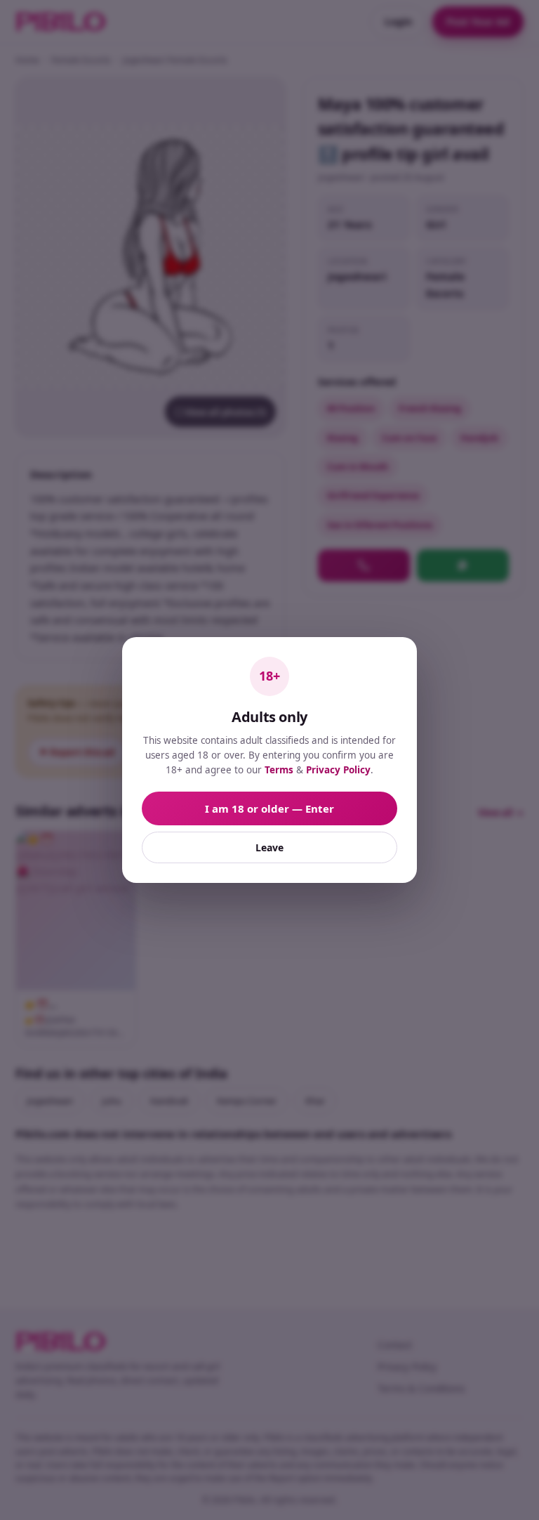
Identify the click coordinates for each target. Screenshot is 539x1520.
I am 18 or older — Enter (269, 808)
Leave (269, 847)
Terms (279, 770)
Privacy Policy (338, 770)
